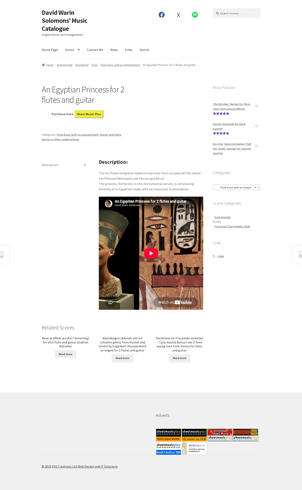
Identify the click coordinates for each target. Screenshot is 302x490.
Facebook (161, 15)
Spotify (195, 15)
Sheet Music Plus (89, 114)
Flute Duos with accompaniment (120, 65)
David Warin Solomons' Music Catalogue (64, 20)
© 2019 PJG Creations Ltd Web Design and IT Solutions (80, 466)
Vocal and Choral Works (232, 226)
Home (50, 65)
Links (129, 50)
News (114, 50)
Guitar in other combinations (60, 139)
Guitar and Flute (110, 135)
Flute (94, 65)
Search (144, 50)
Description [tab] (50, 165)
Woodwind (81, 65)
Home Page (50, 50)
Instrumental (64, 65)
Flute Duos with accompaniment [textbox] (237, 187)
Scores (69, 50)
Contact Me (95, 50)
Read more (65, 354)
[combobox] (236, 187)
